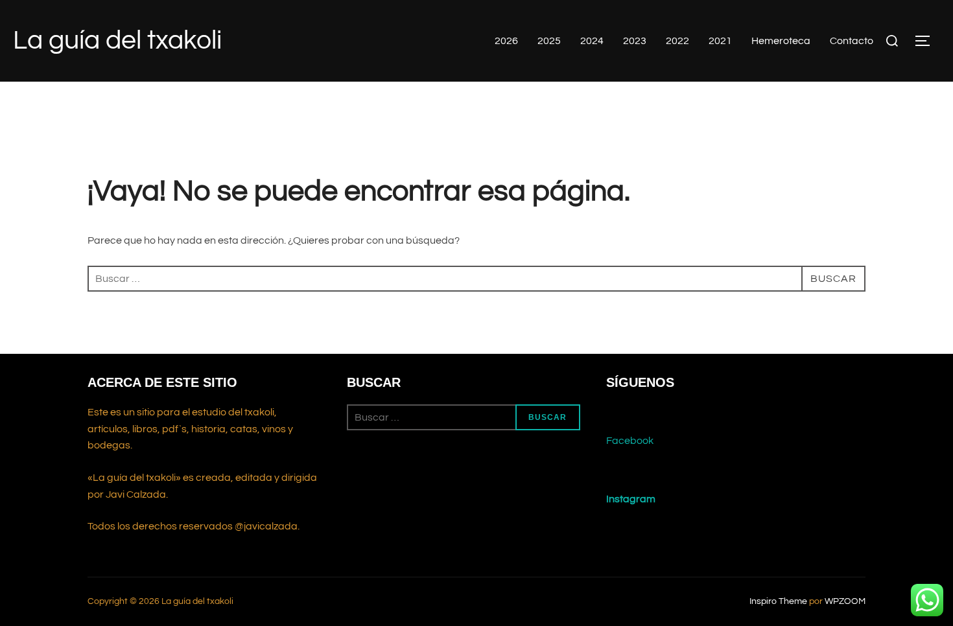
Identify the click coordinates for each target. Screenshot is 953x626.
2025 (549, 41)
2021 (720, 41)
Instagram (630, 499)
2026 (506, 41)
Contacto (851, 41)
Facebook (629, 440)
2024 (592, 41)
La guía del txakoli (117, 40)
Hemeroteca (780, 41)
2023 (634, 41)
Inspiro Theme (778, 601)
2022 (677, 41)
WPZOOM (845, 601)
